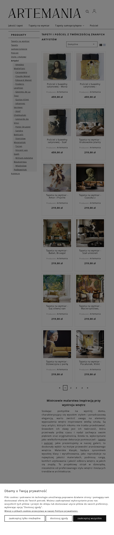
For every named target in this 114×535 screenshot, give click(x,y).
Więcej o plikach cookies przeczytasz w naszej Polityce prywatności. (41, 511)
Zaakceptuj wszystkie (90, 518)
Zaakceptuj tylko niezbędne (25, 518)
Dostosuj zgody (59, 518)
